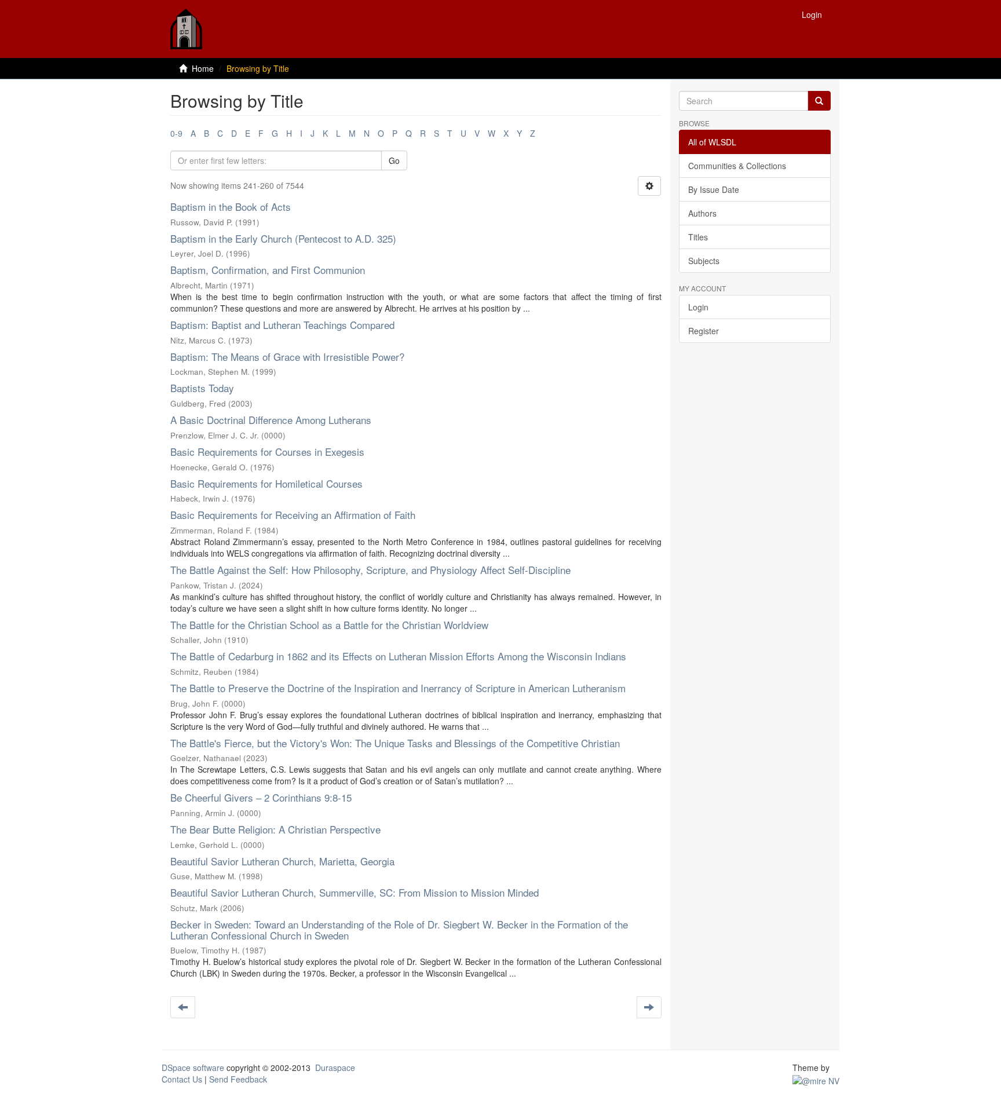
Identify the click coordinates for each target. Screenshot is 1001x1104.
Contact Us (182, 1079)
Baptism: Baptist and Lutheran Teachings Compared (282, 324)
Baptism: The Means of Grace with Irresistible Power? (287, 356)
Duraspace (335, 1067)
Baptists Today (202, 388)
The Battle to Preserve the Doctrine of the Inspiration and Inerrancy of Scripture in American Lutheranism (398, 688)
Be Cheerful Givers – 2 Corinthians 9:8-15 (261, 797)
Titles (698, 237)
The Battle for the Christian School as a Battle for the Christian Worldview (329, 624)
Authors (702, 213)
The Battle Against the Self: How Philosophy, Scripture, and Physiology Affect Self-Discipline (370, 569)
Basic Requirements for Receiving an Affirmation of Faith (292, 514)
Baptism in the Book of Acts (230, 206)
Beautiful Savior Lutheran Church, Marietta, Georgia (282, 861)
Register (703, 331)
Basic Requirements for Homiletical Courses (266, 483)
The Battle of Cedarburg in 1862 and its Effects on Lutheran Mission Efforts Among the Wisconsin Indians (398, 656)
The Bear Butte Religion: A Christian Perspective (275, 829)
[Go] (819, 101)
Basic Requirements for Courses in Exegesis (267, 451)
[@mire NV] (815, 1079)
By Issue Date (713, 189)
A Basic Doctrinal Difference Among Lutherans (270, 419)
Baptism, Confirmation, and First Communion (267, 269)
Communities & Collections (737, 165)
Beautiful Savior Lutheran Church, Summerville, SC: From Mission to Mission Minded (354, 892)
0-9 (176, 133)
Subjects (703, 260)
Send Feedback (238, 1079)
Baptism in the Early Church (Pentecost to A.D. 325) (283, 238)
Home (203, 68)
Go (394, 160)
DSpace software (193, 1067)
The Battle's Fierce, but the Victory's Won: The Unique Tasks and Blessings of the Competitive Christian (395, 743)
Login (698, 307)
